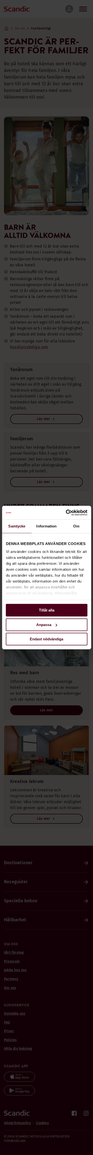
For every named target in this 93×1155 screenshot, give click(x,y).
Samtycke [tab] (16, 526)
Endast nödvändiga (46, 639)
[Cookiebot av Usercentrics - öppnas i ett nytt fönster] (66, 512)
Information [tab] (46, 526)
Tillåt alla (46, 610)
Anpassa (43, 625)
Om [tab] (76, 526)
